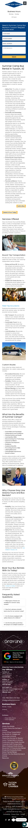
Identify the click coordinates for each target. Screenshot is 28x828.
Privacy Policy (15, 814)
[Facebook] (5, 819)
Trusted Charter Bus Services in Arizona (14, 809)
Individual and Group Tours (14, 811)
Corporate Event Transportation (12, 744)
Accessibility (6, 814)
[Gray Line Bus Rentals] (14, 5)
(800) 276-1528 (14, 698)
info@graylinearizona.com (11, 700)
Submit (14, 57)
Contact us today (10, 586)
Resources (5, 758)
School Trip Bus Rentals (9, 752)
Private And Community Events (11, 750)
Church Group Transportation (11, 732)
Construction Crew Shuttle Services (13, 742)
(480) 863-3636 (6, 692)
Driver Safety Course (10, 718)
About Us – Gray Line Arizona (14, 806)
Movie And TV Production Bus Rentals (14, 748)
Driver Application (9, 719)
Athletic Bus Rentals (8, 726)
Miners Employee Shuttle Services (12, 746)
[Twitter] (9, 819)
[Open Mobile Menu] (25, 3)
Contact (22, 814)
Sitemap (14, 817)
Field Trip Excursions (10, 306)
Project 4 (16, 798)
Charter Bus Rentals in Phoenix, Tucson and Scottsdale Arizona (14, 802)
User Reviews (18, 662)
